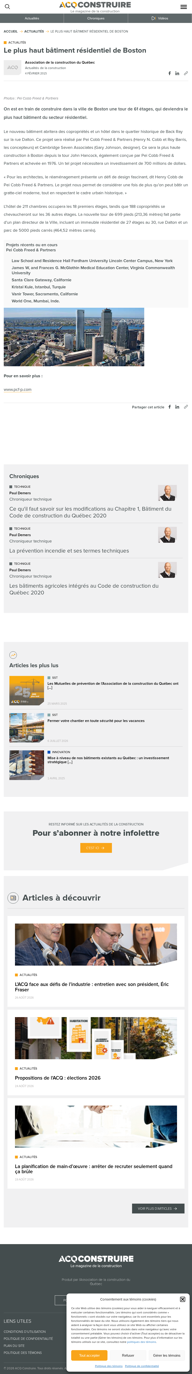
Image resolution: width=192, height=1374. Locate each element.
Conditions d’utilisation (25, 1332)
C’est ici (92, 848)
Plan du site (14, 1346)
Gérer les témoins (167, 1355)
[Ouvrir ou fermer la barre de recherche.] (7, 6)
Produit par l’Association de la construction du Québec (96, 1282)
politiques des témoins (141, 1342)
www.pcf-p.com (18, 389)
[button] (182, 1299)
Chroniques (95, 18)
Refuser (128, 1355)
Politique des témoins (109, 1366)
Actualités (32, 18)
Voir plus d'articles (155, 1209)
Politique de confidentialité (142, 1366)
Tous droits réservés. (50, 1368)
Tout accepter (89, 1355)
